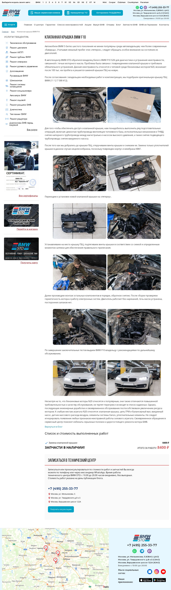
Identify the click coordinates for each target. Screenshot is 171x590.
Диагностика (16, 109)
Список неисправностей (70, 25)
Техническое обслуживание (23, 43)
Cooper (112, 2)
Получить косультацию (61, 509)
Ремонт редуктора (18, 119)
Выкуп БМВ (98, 25)
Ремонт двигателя (18, 48)
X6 (83, 2)
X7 (90, 2)
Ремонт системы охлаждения (17, 85)
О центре (39, 25)
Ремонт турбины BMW (20, 57)
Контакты (164, 25)
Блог (118, 25)
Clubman (121, 2)
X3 (70, 2)
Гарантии (50, 25)
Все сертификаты (28, 195)
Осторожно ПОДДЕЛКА (108, 13)
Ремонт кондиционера (20, 91)
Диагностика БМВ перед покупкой (21, 124)
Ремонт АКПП (16, 52)
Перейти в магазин (27, 229)
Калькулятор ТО (79, 13)
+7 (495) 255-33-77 (63, 488)
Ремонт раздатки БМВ (20, 105)
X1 (66, 2)
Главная (28, 25)
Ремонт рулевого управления (24, 66)
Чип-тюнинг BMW (18, 114)
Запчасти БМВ (130, 25)
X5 (78, 2)
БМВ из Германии (148, 25)
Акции (88, 25)
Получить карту (29, 262)
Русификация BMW (19, 76)
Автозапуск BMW (18, 95)
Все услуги (32, 129)
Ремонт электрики (18, 62)
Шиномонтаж (16, 80)
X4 (74, 2)
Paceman (144, 2)
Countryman (133, 2)
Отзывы (110, 25)
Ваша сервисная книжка (47, 13)
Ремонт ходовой (17, 100)
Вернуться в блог (54, 426)
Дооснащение (17, 71)
